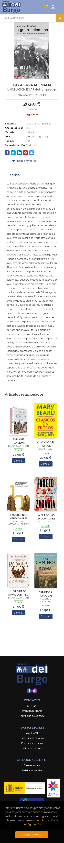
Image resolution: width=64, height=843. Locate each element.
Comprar (18, 460)
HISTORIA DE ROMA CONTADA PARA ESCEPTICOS (18, 593)
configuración (31, 824)
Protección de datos (32, 743)
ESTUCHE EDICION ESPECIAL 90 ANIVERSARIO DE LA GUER (18, 441)
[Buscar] (60, 18)
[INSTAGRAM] (34, 690)
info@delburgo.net (32, 711)
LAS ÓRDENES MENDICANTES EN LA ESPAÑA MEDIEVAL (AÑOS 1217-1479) (18, 517)
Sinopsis (15, 174)
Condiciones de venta (32, 738)
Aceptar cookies (31, 834)
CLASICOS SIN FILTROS (45, 444)
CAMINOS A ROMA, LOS (46, 594)
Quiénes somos (32, 765)
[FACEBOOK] (29, 690)
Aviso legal (32, 733)
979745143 (32, 705)
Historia (30, 132)
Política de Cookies (32, 748)
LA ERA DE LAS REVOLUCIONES (45, 517)
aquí (40, 820)
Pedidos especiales (32, 770)
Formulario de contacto (32, 716)
